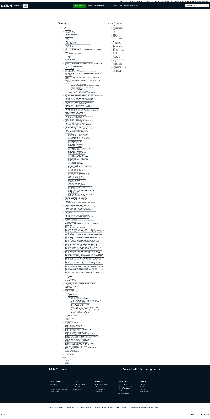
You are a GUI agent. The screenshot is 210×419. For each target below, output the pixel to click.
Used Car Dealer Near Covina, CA (74, 326)
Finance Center (122, 384)
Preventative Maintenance (72, 286)
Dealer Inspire (154, 407)
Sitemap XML (111, 407)
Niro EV (115, 49)
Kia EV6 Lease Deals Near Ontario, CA (75, 115)
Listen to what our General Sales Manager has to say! (79, 221)
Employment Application (75, 66)
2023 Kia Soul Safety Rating (76, 163)
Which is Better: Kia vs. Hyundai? (77, 195)
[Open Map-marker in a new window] (159, 369)
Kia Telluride (68, 212)
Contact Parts (72, 276)
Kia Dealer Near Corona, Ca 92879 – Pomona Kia (78, 102)
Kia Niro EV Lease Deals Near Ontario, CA (76, 131)
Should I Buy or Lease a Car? (79, 88)
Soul (114, 60)
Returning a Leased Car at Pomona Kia (82, 87)
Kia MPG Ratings (73, 182)
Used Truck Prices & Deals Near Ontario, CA (77, 346)
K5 (113, 45)
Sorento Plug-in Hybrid (119, 59)
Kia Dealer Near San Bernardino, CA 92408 (77, 109)
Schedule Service (73, 296)
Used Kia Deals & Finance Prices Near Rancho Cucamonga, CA (82, 336)
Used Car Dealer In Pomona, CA (73, 325)
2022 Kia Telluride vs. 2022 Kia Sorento (79, 138)
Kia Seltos (67, 201)
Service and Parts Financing (72, 317)
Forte (114, 34)
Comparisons (68, 363)
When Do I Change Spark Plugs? (80, 312)
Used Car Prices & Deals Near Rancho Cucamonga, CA (80, 333)
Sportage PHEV (117, 66)
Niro (114, 48)
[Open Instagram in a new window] (155, 369)
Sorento (115, 56)
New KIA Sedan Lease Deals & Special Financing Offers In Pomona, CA (84, 257)
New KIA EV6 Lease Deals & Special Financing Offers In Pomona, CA (83, 241)
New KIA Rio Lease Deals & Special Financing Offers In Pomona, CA (83, 255)
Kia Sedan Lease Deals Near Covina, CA (76, 197)
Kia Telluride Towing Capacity (76, 184)
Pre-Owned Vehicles (70, 285)
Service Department (101, 384)
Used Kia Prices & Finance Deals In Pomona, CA (78, 339)
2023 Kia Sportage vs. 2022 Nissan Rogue (79, 166)
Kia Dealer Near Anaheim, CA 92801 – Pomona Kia (79, 99)
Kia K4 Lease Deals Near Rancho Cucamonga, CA (78, 126)
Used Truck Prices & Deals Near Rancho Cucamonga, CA (80, 347)
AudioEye (124, 407)
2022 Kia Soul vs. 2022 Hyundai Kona (78, 136)
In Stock (67, 97)
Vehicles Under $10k (56, 391)
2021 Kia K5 (68, 30)
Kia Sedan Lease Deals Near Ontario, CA (76, 198)
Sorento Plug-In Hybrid (71, 322)
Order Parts (71, 278)
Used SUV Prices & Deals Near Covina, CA (76, 340)
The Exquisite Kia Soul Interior (76, 187)
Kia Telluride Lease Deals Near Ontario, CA (77, 215)
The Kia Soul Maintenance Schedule (75, 324)
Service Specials (72, 315)
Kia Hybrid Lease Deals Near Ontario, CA (76, 123)
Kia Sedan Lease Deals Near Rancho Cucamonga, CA (79, 200)
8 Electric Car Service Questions (80, 298)
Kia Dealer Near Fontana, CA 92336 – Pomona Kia (78, 105)
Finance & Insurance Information (77, 84)
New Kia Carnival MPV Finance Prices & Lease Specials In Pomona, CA (84, 230)
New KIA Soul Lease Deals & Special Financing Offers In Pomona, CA (84, 262)
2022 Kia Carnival (70, 33)
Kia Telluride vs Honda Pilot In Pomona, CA (77, 218)
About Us (136, 5)
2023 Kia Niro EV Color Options (76, 154)
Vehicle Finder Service (71, 350)
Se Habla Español (69, 290)
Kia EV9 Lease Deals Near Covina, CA (75, 117)
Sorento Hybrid (117, 57)
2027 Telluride (69, 46)
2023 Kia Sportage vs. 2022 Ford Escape (79, 165)
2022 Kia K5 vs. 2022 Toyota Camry (78, 134)
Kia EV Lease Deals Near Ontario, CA (75, 112)
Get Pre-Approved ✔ (79, 5)
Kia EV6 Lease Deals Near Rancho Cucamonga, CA (79, 116)
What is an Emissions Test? (78, 311)
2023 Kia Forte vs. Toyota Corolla (77, 152)
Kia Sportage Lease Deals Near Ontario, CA (77, 205)
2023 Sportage (69, 37)
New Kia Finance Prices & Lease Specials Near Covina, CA (81, 244)
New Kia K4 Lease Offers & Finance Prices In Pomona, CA (81, 248)
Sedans (115, 53)
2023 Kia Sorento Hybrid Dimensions (78, 158)
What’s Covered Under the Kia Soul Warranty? (81, 194)
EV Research (68, 81)
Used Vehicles (54, 387)
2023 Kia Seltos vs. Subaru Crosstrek (78, 156)
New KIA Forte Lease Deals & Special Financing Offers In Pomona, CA (84, 246)
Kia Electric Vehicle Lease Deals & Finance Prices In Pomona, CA (82, 110)
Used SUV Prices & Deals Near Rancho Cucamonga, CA (80, 343)
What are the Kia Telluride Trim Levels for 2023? (81, 190)
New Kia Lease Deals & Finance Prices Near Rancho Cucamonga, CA (84, 251)
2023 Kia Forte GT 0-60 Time (76, 145)
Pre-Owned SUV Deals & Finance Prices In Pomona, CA (80, 283)
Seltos (114, 55)
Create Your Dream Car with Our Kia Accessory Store (86, 300)
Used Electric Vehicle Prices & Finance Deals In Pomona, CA (81, 335)
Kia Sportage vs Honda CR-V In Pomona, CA (77, 208)
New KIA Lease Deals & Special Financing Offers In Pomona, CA (82, 253)
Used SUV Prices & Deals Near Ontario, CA (76, 342)
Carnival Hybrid (69, 69)
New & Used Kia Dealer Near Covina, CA (76, 227)
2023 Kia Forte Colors (71, 34)
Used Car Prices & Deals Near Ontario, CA (76, 332)
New (94, 5)
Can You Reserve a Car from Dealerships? (79, 175)
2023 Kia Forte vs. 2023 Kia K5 (76, 149)
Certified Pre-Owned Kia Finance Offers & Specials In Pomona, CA (83, 73)
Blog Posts (68, 360)
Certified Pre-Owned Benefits (73, 70)
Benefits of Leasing (70, 59)
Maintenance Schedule (71, 222)
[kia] (7, 6)
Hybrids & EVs (117, 37)
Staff (69, 56)
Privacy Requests (69, 289)
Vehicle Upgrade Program (72, 351)
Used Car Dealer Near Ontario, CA (74, 328)
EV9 (114, 31)
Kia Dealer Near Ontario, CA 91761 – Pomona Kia (78, 106)
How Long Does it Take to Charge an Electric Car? (85, 301)
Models (67, 362)
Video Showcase (69, 353)
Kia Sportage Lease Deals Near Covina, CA (76, 204)
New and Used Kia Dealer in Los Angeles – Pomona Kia (80, 229)
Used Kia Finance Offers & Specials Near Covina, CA (79, 337)
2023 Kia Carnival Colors (75, 140)
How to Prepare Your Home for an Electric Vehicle (85, 85)
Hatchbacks (116, 35)
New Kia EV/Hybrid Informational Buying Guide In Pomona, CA (82, 240)
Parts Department (100, 389)
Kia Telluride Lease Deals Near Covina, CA (76, 214)
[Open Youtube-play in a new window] (151, 369)
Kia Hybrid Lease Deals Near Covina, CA (76, 122)
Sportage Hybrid (117, 63)
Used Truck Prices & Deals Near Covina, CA (77, 344)
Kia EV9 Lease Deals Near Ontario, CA (75, 119)
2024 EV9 (67, 38)
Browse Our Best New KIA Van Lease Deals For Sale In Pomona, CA (83, 63)
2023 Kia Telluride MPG (74, 172)
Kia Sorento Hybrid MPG (75, 183)
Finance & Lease (117, 5)
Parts (66, 275)
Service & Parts (128, 5)
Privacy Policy (69, 287)
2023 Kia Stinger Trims (74, 168)
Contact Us (68, 74)
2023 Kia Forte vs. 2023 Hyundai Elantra (79, 148)
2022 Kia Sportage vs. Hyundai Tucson (78, 137)
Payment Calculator (70, 280)
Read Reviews (144, 391)
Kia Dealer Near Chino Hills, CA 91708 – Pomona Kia (79, 101)
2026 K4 (67, 41)
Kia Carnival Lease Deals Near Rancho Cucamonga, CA (80, 98)
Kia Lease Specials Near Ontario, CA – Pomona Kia (79, 129)
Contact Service (72, 294)
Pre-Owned (100, 5)
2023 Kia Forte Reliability (75, 147)
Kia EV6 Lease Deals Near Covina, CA (75, 113)
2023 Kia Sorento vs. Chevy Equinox (78, 161)
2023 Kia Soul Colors (74, 162)
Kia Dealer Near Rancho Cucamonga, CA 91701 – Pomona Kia (82, 108)
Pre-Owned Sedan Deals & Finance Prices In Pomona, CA (80, 282)
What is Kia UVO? (73, 193)
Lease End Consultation (71, 219)
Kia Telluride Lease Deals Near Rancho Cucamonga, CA (80, 216)
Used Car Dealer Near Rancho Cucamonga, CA (78, 329)
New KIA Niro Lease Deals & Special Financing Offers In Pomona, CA (84, 254)
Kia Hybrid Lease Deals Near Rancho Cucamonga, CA (79, 124)
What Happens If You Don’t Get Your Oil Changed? (85, 310)
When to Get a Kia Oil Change (79, 314)
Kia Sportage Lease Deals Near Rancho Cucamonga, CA (80, 207)
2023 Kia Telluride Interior (75, 170)
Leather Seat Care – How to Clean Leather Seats (84, 307)
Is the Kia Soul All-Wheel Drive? (77, 179)
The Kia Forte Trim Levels (75, 188)
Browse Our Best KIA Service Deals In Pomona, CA (79, 62)
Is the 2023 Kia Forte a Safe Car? (77, 177)
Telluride (115, 69)
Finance (67, 83)
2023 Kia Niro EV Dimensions (76, 155)
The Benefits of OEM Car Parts (79, 308)
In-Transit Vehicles (118, 38)
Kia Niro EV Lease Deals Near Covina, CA (76, 130)
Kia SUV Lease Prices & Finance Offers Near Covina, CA (80, 209)
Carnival (67, 67)
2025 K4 (67, 39)
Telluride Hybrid (117, 70)
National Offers (69, 226)
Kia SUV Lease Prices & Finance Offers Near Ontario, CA (80, 211)
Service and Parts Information (76, 297)
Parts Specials (72, 279)
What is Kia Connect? (74, 191)
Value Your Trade (69, 349)
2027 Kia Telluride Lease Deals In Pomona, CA (77, 44)
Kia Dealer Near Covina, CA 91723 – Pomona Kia (78, 104)
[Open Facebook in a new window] (147, 369)
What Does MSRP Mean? (78, 90)
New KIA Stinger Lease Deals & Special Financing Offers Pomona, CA (84, 266)
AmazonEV (68, 58)
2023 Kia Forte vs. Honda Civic (76, 151)
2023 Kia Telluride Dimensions (76, 169)
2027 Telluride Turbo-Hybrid (73, 48)
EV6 (114, 30)
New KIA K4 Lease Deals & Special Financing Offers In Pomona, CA (83, 247)
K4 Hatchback (117, 42)
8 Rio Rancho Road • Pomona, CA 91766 (172, 1)
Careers (67, 65)
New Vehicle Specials (118, 46)
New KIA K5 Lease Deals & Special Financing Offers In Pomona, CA (83, 250)
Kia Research (68, 133)
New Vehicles (116, 23)
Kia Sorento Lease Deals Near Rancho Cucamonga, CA (80, 202)
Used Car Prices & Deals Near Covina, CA (76, 331)
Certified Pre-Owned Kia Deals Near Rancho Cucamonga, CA (82, 71)
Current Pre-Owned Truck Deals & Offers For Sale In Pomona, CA (83, 80)
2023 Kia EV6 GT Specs (74, 143)
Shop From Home (69, 318)
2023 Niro (67, 35)
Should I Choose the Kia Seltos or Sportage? (80, 186)
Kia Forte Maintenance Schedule (80, 304)
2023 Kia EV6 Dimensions (75, 141)
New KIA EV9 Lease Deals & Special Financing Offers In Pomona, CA (83, 243)
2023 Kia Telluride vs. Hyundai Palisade (79, 173)
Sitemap (67, 319)
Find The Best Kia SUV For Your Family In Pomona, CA (80, 94)
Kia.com (118, 407)
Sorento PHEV (69, 321)
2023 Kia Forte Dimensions (75, 144)
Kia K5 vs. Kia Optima (74, 180)
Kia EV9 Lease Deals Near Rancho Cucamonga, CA (79, 120)
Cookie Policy (68, 76)
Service (67, 293)
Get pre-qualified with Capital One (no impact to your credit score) (83, 95)
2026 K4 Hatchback (70, 42)
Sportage (115, 62)
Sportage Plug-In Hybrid (119, 67)
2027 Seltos (68, 45)
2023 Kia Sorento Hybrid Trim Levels (78, 159)
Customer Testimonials (74, 53)
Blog (66, 60)
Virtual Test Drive (69, 354)
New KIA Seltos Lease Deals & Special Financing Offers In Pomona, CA (84, 258)
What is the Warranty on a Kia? (80, 91)
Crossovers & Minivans (119, 28)
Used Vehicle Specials (79, 387)
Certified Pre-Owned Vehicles (59, 389)
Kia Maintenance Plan (77, 305)
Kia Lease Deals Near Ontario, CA (74, 127)
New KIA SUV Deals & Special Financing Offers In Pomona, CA (82, 268)
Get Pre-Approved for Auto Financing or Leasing (81, 92)
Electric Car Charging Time (75, 176)
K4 (113, 39)
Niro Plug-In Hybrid (118, 50)
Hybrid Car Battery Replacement (80, 303)
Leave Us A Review (73, 55)
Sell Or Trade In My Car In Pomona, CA (75, 292)
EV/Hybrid (108, 5)
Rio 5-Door (116, 52)
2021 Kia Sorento (69, 31)
